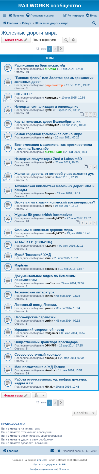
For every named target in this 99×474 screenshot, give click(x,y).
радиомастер (54, 85)
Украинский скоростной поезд (39, 329)
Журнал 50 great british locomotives (43, 215)
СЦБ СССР (23, 94)
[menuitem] (16, 15)
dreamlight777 (54, 218)
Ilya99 (48, 110)
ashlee (49, 295)
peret (48, 177)
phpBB (41, 460)
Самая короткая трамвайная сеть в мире (48, 134)
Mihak (49, 386)
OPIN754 (50, 345)
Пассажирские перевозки (35, 317)
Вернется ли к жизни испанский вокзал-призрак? (54, 202)
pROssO (50, 68)
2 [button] (55, 48)
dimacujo (51, 268)
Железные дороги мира (29, 33)
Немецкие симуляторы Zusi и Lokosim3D (48, 159)
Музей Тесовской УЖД (32, 255)
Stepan (49, 193)
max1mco (51, 283)
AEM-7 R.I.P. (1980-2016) (33, 242)
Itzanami (50, 245)
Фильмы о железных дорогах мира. (43, 230)
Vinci (48, 258)
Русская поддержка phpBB (50, 464)
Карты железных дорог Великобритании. (47, 121)
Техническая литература (34, 292)
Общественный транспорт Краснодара (46, 342)
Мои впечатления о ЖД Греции (39, 367)
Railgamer (51, 333)
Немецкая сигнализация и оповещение (46, 106)
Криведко (51, 97)
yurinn (49, 308)
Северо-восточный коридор (37, 354)
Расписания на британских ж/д (39, 65)
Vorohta (50, 370)
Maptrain (21, 265)
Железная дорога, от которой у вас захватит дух (54, 174)
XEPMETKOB (53, 151)
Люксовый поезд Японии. (35, 305)
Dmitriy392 (52, 125)
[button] (60, 49)
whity (48, 137)
